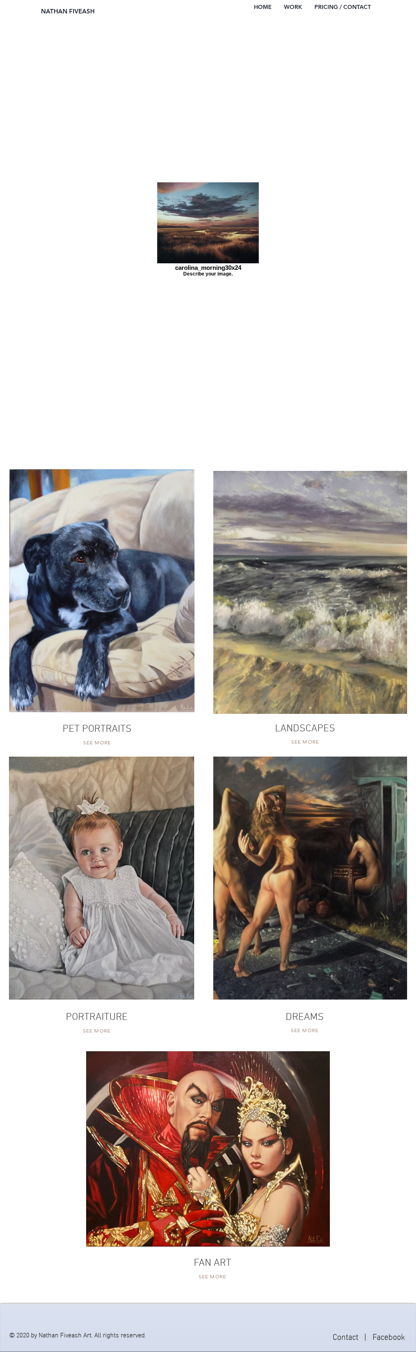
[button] (293, 7)
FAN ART (212, 1263)
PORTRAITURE (97, 1017)
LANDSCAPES (305, 729)
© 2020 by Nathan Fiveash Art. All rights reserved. (77, 1334)
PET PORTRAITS (97, 729)
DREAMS (305, 1017)
